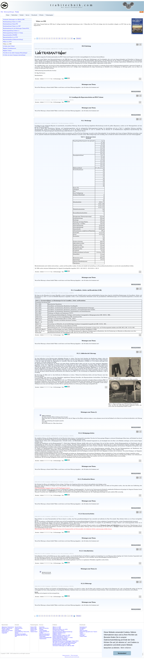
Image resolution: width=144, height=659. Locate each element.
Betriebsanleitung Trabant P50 (10, 24)
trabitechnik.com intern (7, 630)
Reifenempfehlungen (9, 11)
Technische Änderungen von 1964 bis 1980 (13, 19)
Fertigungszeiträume (44, 631)
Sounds (81, 629)
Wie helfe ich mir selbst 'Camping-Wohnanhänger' (15, 52)
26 (71, 38)
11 (62, 38)
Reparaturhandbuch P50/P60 (10, 35)
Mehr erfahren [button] (126, 648)
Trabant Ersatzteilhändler (45, 637)
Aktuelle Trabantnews (7, 628)
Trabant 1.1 (33, 630)
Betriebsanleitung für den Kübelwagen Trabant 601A (16, 28)
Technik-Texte (18, 627)
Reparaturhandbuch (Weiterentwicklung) (13, 39)
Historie (16, 632)
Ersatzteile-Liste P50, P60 (21, 635)
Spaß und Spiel (83, 630)
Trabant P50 (33, 627)
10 (59, 38)
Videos (81, 632)
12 (65, 38)
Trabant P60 (33, 628)
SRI (16, 636)
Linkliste (41, 632)
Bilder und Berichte (44, 628)
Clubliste (41, 629)
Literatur (17, 629)
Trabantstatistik (43, 630)
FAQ (2, 11)
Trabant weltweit (6, 629)
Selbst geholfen (19, 628)
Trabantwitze (42, 636)
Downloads (34, 15)
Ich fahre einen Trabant (9, 46)
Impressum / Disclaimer (70, 655)
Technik (22, 15)
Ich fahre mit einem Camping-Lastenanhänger (14, 55)
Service (27, 15)
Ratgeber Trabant (7, 50)
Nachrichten (14, 15)
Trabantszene (5, 631)
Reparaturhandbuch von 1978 (10, 37)
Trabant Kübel (33, 631)
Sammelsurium (83, 627)
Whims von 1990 (7, 44)
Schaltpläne (82, 628)
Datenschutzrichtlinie (44, 635)
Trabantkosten (42, 638)
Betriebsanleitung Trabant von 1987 (12, 26)
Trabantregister (49, 15)
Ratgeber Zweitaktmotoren (9, 48)
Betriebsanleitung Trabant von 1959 (12, 21)
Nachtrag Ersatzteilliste (20, 634)
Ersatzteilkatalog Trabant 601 (22, 631)
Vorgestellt (4, 632)
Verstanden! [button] (122, 653)
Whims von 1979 (7, 41)
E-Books (41, 15)
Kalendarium (18, 630)
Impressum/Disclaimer (44, 634)
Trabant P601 (33, 629)
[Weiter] (74, 39)
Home (7, 15)
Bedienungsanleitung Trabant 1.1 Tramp (13, 32)
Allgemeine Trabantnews (8, 627)
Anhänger (82, 635)
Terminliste (41, 627)
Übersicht (79, 38)
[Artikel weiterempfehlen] (137, 44)
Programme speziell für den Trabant (88, 631)
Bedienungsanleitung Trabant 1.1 (11, 30)
